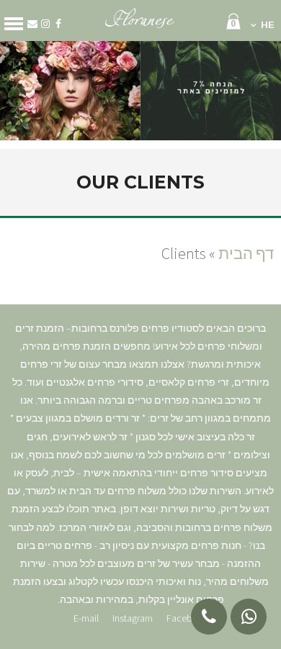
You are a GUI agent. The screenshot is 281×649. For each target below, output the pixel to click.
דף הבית (246, 253)
